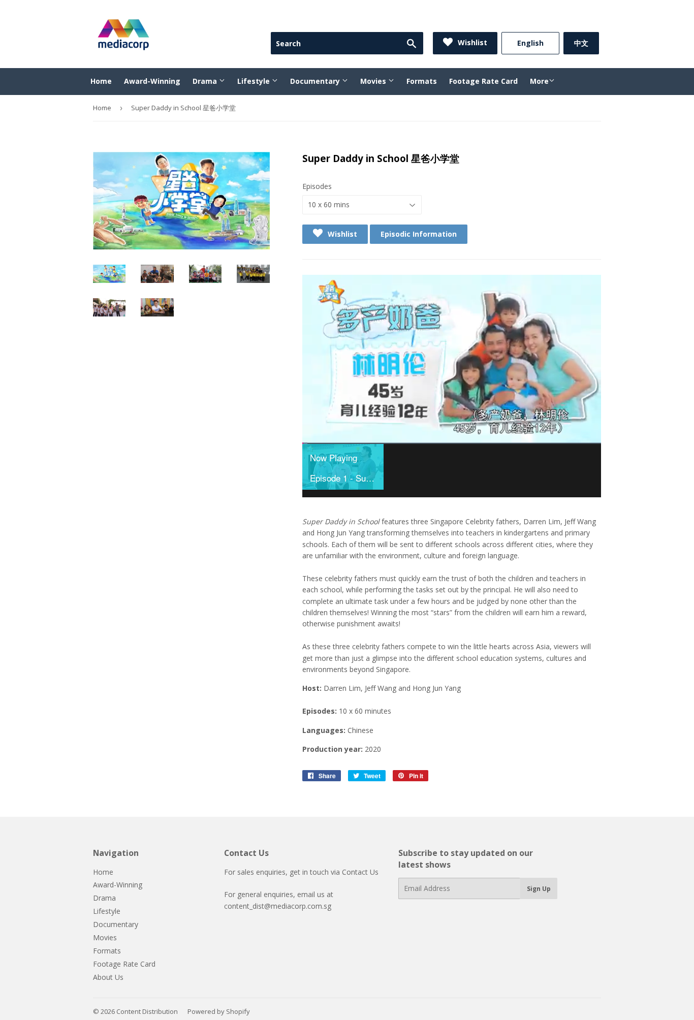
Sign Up (539, 888)
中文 (581, 43)
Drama (206, 81)
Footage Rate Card (483, 81)
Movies (374, 81)
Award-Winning (152, 81)
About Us (108, 977)
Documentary (316, 81)
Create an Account (571, 19)
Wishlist (471, 42)
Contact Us (360, 872)
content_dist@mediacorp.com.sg (277, 906)
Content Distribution (147, 1011)
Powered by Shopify (218, 1011)
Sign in (515, 19)
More (539, 81)
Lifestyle (254, 81)
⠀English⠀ (530, 43)
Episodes (317, 186)
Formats (421, 81)
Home (101, 81)
